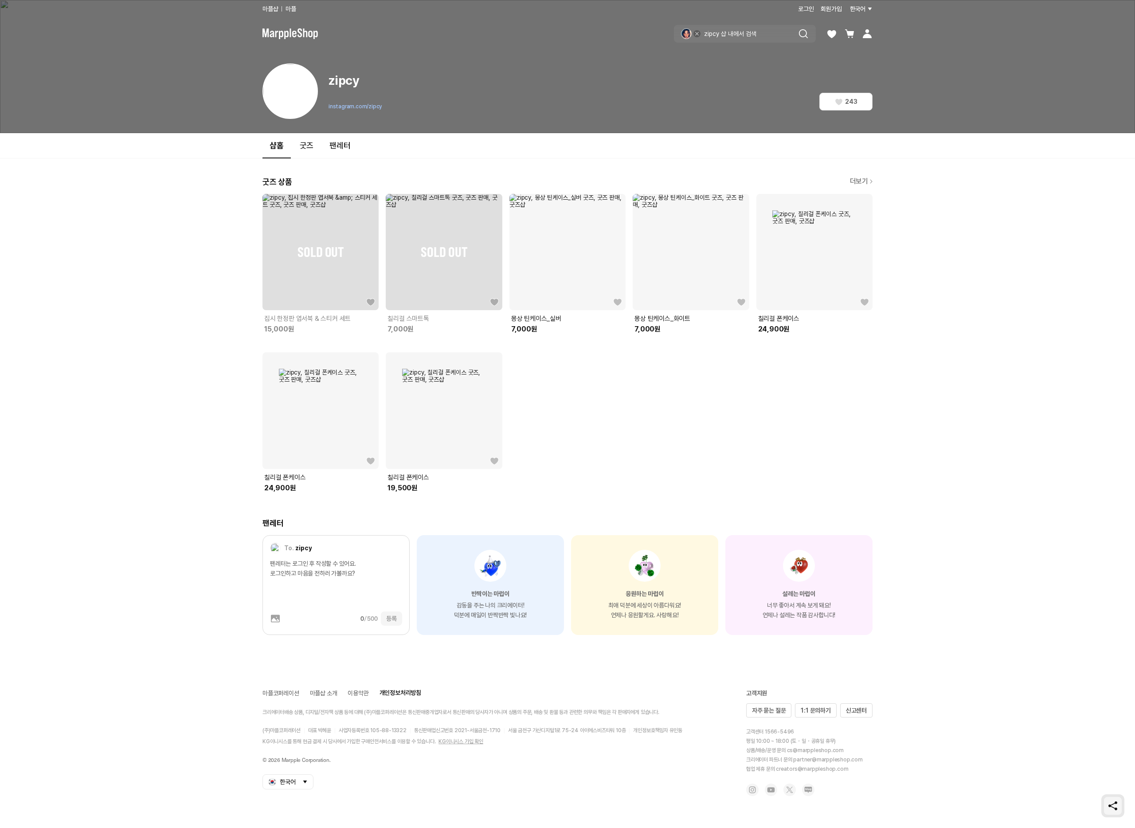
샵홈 (277, 145)
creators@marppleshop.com (812, 769)
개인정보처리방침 (400, 692)
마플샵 (270, 8)
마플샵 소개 (323, 693)
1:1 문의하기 (815, 710)
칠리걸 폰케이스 (778, 319)
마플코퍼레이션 (280, 693)
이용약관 (358, 693)
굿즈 (307, 145)
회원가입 (831, 8)
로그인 (806, 8)
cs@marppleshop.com (815, 750)
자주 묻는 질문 (769, 710)
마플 (291, 8)
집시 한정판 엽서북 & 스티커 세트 (307, 319)
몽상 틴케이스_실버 (536, 319)
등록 (391, 618)
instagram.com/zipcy (355, 106)
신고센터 (856, 710)
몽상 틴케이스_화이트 (662, 319)
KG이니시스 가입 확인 (460, 741)
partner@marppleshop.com (827, 760)
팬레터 (339, 145)
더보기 (859, 181)
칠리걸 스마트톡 (408, 319)
